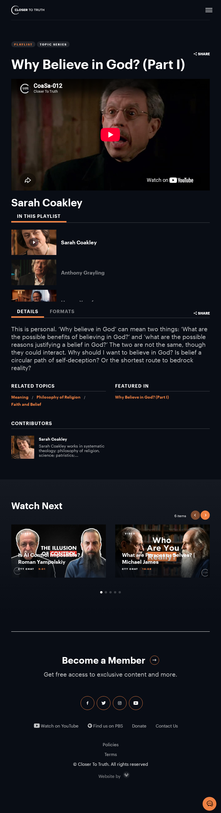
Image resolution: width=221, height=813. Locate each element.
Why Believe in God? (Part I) (142, 397)
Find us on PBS (107, 725)
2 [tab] (106, 592)
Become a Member (103, 660)
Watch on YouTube (59, 725)
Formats (62, 311)
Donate (139, 725)
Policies (111, 744)
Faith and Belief (26, 404)
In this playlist (39, 216)
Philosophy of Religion (59, 397)
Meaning (19, 397)
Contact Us (167, 725)
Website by (121, 775)
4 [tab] (115, 592)
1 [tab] (101, 592)
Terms (110, 754)
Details (27, 311)
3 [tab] (110, 592)
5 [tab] (120, 592)
